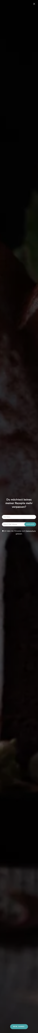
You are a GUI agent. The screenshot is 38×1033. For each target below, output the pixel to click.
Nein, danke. (19, 1027)
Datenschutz (31, 531)
